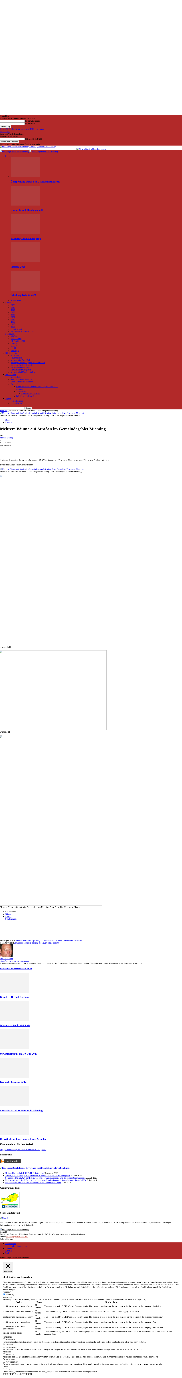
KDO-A (14, 336)
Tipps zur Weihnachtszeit (21, 365)
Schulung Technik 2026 (23, 295)
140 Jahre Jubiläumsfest (26, 396)
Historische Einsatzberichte (22, 331)
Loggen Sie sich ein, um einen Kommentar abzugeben (23, 1149)
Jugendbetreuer (17, 401)
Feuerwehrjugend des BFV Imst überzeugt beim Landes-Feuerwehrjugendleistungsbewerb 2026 (45, 1180)
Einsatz (8, 916)
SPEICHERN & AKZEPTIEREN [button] (17, 1374)
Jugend (8, 398)
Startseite (9, 156)
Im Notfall (15, 355)
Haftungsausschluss (19, 1246)
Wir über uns (10, 374)
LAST (13, 348)
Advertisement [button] (9, 1359)
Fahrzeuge (9, 334)
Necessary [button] (7, 1292)
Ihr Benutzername (32, 121)
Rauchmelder (16, 358)
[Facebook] (4, 451)
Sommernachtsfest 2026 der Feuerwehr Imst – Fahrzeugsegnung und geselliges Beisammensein (45, 1178)
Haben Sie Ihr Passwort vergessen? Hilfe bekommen (22, 129)
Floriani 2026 (18, 266)
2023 (13, 312)
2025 (13, 307)
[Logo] (14, 151)
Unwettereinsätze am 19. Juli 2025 (18, 1053)
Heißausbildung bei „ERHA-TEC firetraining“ (25, 1173)
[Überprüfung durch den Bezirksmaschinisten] (25, 176)
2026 (13, 305)
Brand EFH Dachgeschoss (14, 997)
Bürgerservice (11, 353)
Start (2, 410)
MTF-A (14, 346)
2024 (13, 310)
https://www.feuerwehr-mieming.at (14, 961)
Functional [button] (7, 1337)
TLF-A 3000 (16, 338)
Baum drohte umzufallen (13, 1082)
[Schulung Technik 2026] (25, 290)
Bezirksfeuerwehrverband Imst (55, 1168)
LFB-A (14, 343)
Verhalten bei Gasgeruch (21, 370)
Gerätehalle (21, 391)
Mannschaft (16, 377)
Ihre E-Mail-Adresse (33, 139)
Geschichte (15, 384)
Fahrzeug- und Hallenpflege (26, 238)
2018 (13, 324)
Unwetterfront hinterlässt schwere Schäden (23, 1139)
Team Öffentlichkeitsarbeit (22, 382)
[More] (23, 451)
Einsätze (8, 303)
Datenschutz (5, 131)
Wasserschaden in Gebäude (15, 1025)
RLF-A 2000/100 (18, 341)
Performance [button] (8, 1344)
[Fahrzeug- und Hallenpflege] (25, 233)
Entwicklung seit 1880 (30, 394)
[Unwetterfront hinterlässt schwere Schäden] (14, 1134)
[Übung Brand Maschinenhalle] (25, 205)
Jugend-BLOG (17, 403)
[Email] (14, 451)
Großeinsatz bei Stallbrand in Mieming (21, 1110)
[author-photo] (6, 956)
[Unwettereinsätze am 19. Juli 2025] (14, 1048)
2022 (13, 315)
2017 (13, 327)
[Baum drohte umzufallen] (14, 1077)
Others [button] (5, 1366)
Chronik (19, 389)
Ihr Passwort (30, 124)
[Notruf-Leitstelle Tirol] (4, 1218)
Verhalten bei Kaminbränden (23, 372)
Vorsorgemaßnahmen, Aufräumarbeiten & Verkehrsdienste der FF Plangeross (37, 1175)
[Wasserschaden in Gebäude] (14, 1020)
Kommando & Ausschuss (21, 379)
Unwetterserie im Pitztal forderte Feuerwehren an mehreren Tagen (33, 1183)
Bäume (8, 914)
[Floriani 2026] (25, 261)
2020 (13, 319)
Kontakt (8, 1251)
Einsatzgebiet (16, 329)
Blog (6, 410)
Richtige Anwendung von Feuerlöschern (28, 362)
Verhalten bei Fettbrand (20, 367)
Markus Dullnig (6, 438)
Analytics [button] (7, 1352)
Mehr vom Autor (24, 968)
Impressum (10, 1248)
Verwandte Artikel (8, 968)
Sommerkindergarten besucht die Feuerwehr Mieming (36, 943)
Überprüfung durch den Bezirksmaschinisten (35, 181)
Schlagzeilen (16, 300)
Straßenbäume (11, 919)
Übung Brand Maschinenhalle (27, 210)
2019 (13, 322)
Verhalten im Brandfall (20, 360)
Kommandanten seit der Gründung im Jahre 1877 (37, 386)
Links (7, 1253)
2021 (13, 317)
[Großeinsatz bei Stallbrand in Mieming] (14, 1105)
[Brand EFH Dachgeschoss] (14, 992)
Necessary (10, 1294)
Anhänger (15, 350)
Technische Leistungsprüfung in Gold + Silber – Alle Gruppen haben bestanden (48, 940)
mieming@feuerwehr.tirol (17, 1237)
